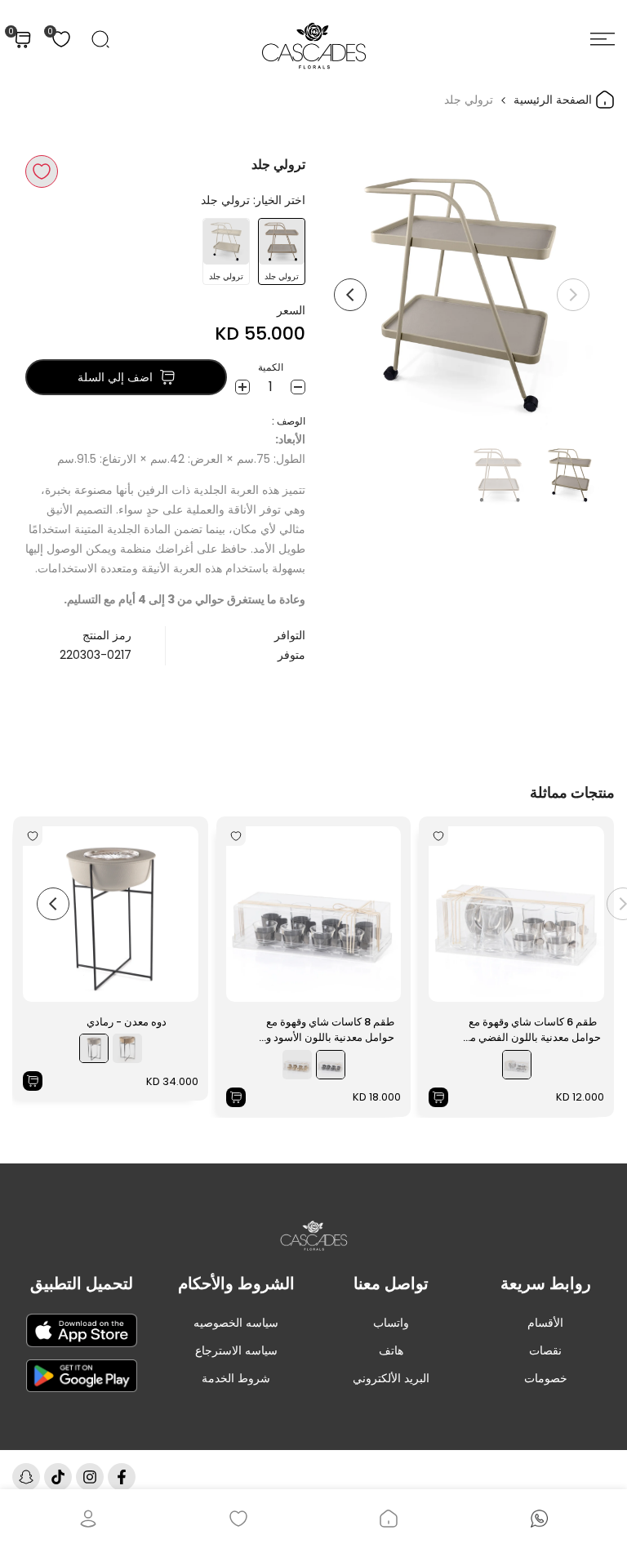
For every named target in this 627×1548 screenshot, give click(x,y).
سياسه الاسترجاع (236, 1350)
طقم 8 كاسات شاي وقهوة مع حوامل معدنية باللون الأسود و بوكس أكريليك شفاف (330, 1030)
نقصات (545, 1350)
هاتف (391, 1350)
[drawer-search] (100, 39)
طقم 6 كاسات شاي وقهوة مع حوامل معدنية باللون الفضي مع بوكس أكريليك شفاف (533, 1030)
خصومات (545, 1378)
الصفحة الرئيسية (554, 99)
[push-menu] (602, 39)
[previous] (573, 294)
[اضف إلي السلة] (438, 1097)
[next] (350, 294)
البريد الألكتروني (391, 1378)
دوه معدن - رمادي (127, 1022)
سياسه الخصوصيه (235, 1322)
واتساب (391, 1322)
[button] (41, 171)
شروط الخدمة (236, 1378)
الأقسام (545, 1322)
